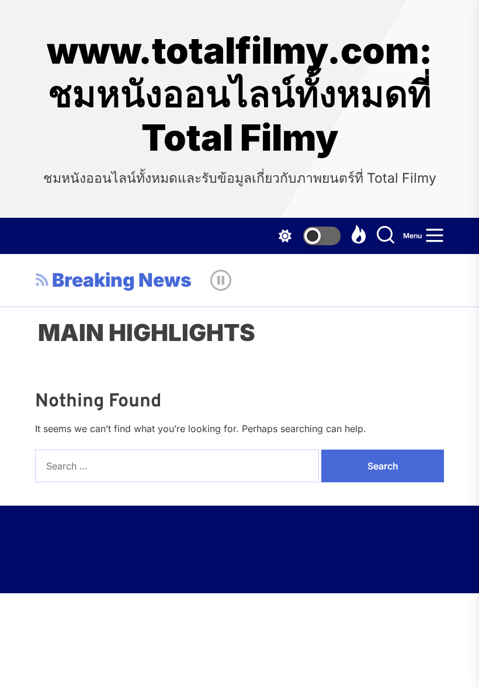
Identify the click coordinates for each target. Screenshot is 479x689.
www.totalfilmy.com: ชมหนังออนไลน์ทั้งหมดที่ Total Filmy (239, 94)
